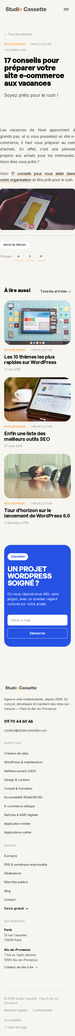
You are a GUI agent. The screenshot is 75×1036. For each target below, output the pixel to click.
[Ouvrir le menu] (66, 9)
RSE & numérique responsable (25, 864)
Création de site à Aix (21, 967)
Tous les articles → (55, 291)
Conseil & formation (18, 788)
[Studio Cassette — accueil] (26, 9)
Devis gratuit (16, 908)
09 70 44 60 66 (18, 721)
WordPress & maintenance (23, 762)
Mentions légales (16, 1010)
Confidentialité (42, 1010)
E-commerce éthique (19, 806)
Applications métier (18, 832)
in (19, 256)
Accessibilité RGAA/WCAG (23, 797)
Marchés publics (16, 882)
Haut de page (15, 1027)
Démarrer (37, 633)
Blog (7, 891)
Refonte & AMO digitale (21, 815)
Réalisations (12, 873)
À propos (10, 856)
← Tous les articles (18, 34)
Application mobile (17, 824)
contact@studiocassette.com (25, 730)
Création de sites (16, 753)
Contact (10, 900)
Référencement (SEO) (20, 771)
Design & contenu (17, 780)
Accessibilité (12, 1020)
